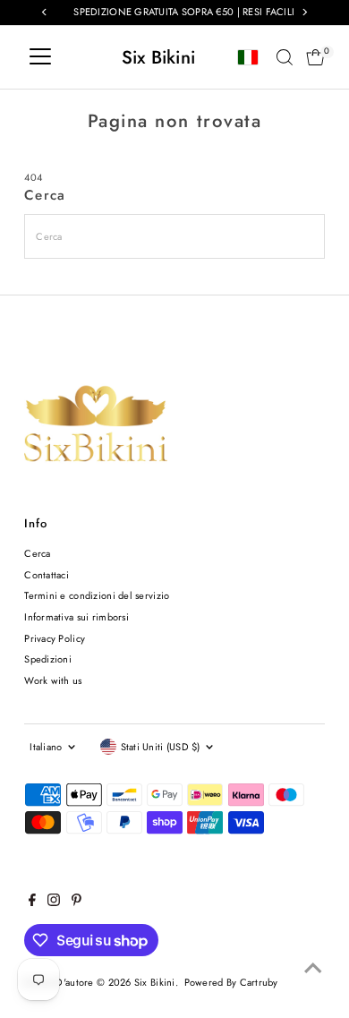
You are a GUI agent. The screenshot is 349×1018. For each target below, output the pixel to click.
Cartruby (259, 982)
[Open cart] (315, 57)
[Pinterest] (76, 902)
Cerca (37, 553)
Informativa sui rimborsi (76, 617)
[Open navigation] (40, 57)
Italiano (46, 747)
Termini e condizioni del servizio (96, 595)
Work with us (52, 680)
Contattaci (46, 575)
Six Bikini (159, 57)
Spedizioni (48, 659)
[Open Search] (285, 57)
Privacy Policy (54, 638)
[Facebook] (32, 902)
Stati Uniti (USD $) (160, 747)
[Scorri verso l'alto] (313, 969)
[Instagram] (53, 902)
